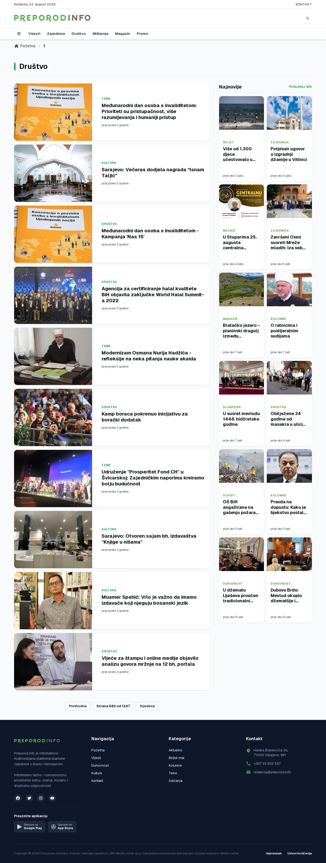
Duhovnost (233, 584)
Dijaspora (232, 407)
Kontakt (304, 4)
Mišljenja (100, 33)
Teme (106, 99)
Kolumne (278, 319)
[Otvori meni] (19, 33)
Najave (229, 231)
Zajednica (56, 33)
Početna (27, 45)
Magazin (122, 33)
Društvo (79, 33)
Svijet (228, 142)
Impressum (274, 853)
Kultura (109, 163)
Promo (142, 33)
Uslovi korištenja (299, 853)
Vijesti (34, 33)
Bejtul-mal (176, 758)
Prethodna (77, 706)
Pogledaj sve (300, 87)
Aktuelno (175, 750)
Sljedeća (147, 706)
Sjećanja (175, 781)
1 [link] (44, 45)
